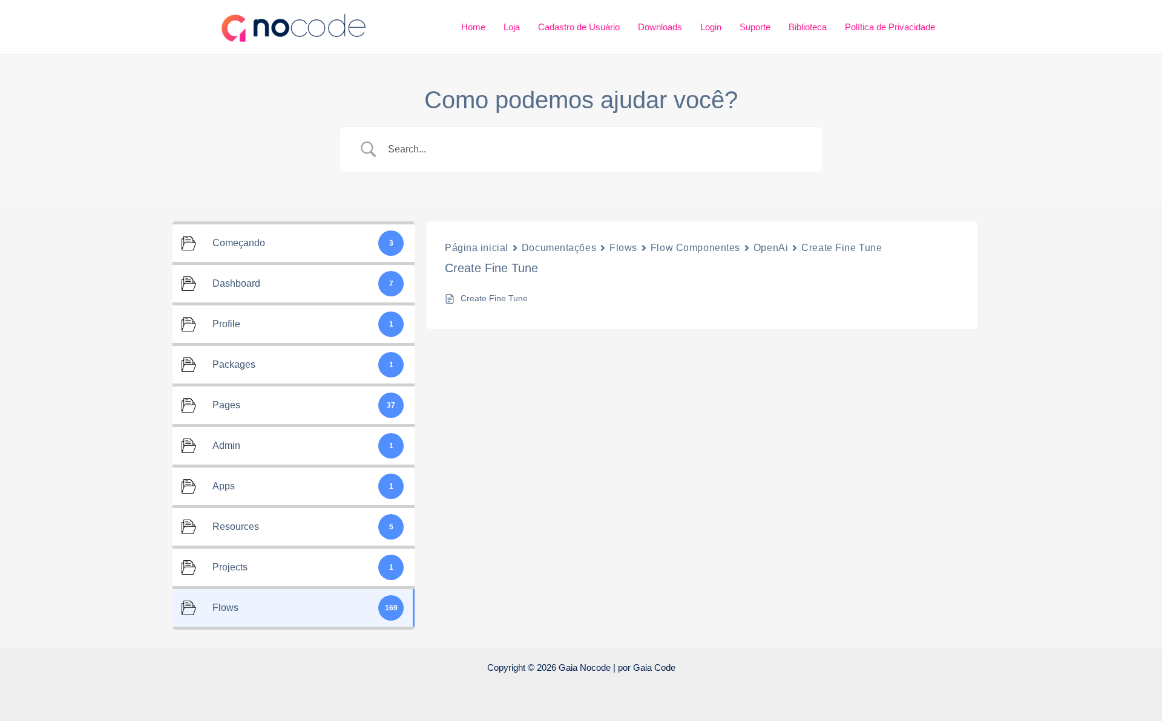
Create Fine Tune (841, 248)
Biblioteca (808, 27)
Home (473, 27)
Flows (623, 248)
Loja (512, 27)
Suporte (755, 27)
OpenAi (770, 248)
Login (710, 27)
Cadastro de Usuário (579, 27)
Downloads (660, 27)
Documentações (559, 248)
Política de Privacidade (890, 27)
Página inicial (476, 248)
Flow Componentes (695, 248)
